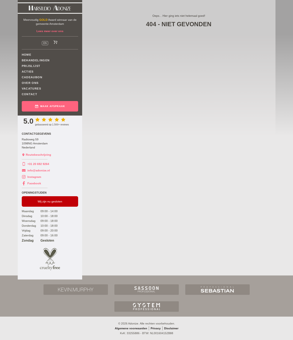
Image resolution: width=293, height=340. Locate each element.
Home (26, 54)
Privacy (156, 328)
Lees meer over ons (49, 31)
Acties (28, 71)
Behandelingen (36, 60)
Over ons (30, 82)
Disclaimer (171, 328)
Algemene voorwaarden (131, 328)
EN (45, 43)
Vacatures (31, 88)
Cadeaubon (32, 77)
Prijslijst (31, 66)
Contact (29, 94)
